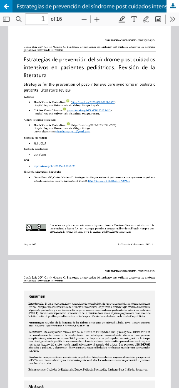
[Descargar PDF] (173, 6)
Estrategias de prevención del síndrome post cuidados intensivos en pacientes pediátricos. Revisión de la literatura (98, 6)
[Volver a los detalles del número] (6, 6)
